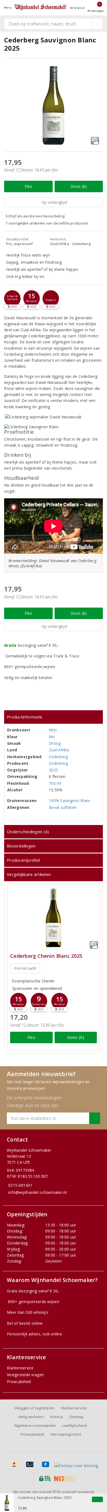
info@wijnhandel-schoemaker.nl (37, 1192)
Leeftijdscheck (74, 1425)
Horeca (56, 1416)
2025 (53, 769)
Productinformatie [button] (25, 717)
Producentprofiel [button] (23, 860)
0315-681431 (20, 1185)
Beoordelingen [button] (21, 846)
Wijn (53, 729)
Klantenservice (20, 1367)
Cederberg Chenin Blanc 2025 (46, 956)
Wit (52, 736)
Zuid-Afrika (59, 749)
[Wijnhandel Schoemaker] (41, 7)
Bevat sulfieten (63, 807)
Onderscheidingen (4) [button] (28, 831)
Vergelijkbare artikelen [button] (29, 874)
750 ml (55, 783)
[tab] (53, 717)
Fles (28, 186)
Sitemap (76, 1416)
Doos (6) (79, 186)
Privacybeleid (19, 1381)
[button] (12, 298)
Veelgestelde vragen (25, 1374)
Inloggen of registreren (34, 1407)
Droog (55, 743)
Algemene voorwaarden (35, 1425)
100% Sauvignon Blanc (70, 800)
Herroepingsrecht (65, 1434)
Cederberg (58, 756)
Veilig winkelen (31, 1416)
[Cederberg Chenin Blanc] (53, 918)
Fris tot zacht (25, 968)
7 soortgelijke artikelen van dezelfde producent (46, 223)
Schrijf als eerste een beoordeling (34, 216)
